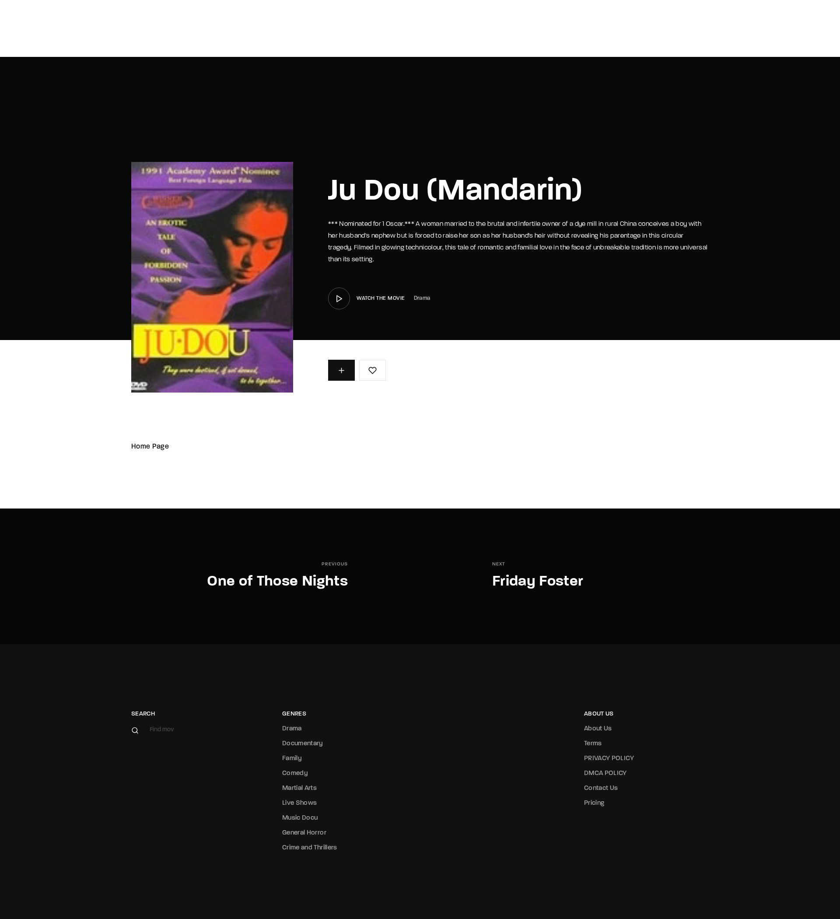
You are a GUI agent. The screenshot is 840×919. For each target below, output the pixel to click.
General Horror (304, 833)
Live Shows (299, 803)
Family (292, 758)
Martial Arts (299, 788)
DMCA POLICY (605, 773)
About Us (598, 729)
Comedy (295, 773)
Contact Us (601, 788)
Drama (422, 298)
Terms (593, 743)
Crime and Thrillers (309, 848)
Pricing (594, 803)
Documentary (302, 743)
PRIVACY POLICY (609, 758)
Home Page (150, 446)
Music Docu (300, 818)
